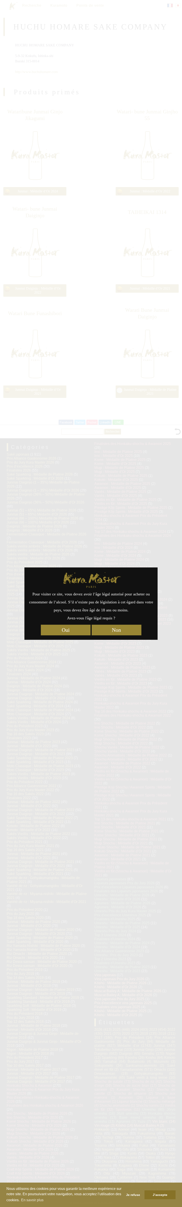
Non (116, 630)
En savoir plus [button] (32, 1200)
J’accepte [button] (160, 1195)
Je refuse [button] (133, 1195)
